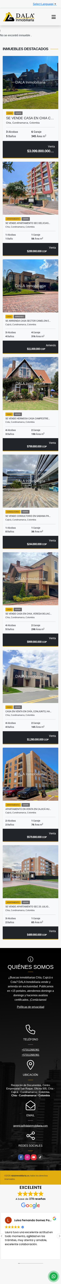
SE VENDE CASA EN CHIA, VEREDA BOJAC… (28, 613)
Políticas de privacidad (30, 1006)
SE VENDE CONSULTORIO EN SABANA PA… (27, 516)
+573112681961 (30, 1049)
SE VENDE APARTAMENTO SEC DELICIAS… (27, 223)
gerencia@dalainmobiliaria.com (30, 1125)
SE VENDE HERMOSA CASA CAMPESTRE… (27, 418)
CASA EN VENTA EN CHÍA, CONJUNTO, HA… (28, 711)
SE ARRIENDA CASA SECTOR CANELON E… (27, 320)
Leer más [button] (10, 1253)
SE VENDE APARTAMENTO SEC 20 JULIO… (27, 906)
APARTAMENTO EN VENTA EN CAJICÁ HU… (28, 809)
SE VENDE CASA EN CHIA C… (30, 118)
